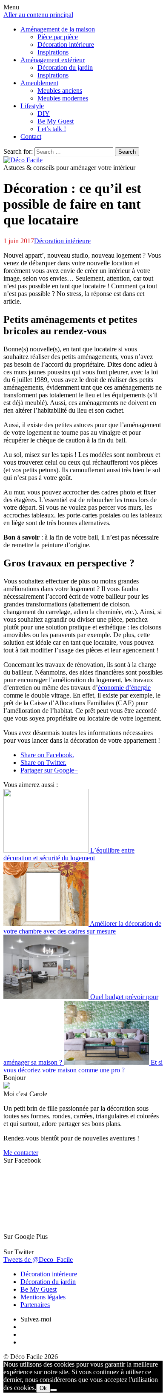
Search (127, 152)
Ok (43, 1388)
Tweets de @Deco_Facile (38, 1259)
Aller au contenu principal (38, 14)
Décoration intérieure (62, 240)
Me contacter (20, 1152)
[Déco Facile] (23, 160)
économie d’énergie (124, 687)
